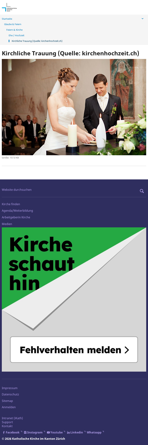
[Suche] (142, 191)
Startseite (7, 18)
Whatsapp (94, 432)
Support (7, 422)
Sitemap (7, 401)
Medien (7, 224)
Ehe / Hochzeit (16, 35)
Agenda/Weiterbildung (17, 211)
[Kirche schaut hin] (74, 299)
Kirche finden (11, 204)
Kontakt (7, 426)
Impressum (10, 388)
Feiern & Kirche (14, 29)
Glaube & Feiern (12, 24)
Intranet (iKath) (12, 418)
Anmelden (9, 407)
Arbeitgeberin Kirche (16, 217)
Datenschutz (10, 394)
